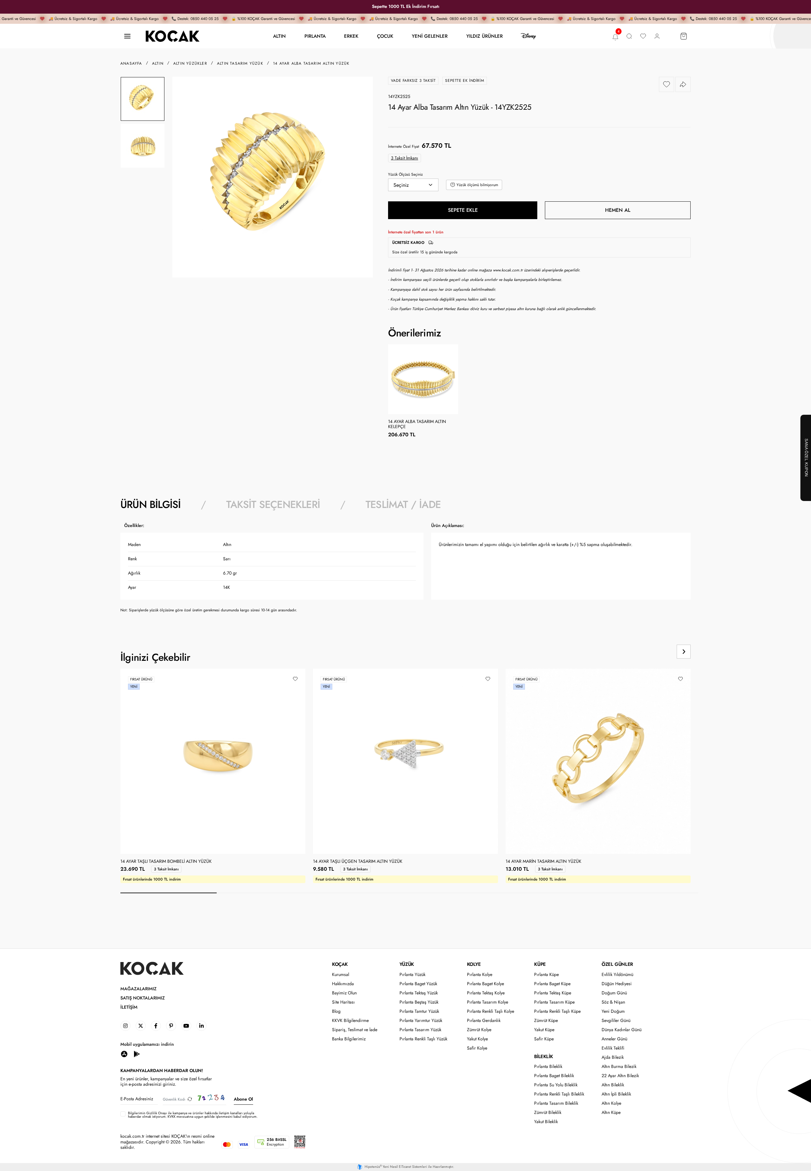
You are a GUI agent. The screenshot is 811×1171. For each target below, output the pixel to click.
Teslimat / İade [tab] (403, 504)
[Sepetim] (684, 36)
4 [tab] (457, 893)
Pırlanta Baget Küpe (552, 984)
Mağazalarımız (138, 989)
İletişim (128, 1007)
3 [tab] (361, 893)
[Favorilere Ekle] (666, 84)
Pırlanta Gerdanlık (484, 1021)
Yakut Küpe (544, 1030)
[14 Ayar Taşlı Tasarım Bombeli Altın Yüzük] (212, 761)
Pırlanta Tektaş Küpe (552, 993)
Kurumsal (340, 975)
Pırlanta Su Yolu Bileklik (556, 1085)
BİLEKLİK (543, 1056)
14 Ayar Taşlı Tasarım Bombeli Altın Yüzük (166, 861)
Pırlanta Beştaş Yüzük (418, 1002)
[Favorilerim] (643, 36)
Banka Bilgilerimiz (349, 1039)
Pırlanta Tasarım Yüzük (420, 1030)
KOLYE (474, 964)
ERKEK (351, 36)
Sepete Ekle (463, 210)
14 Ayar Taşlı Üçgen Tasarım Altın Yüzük (357, 861)
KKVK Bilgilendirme (350, 1021)
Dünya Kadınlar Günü (622, 1030)
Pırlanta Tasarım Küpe (554, 1002)
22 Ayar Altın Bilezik (620, 1076)
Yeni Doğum (613, 1011)
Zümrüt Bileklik (547, 1112)
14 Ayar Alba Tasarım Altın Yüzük (311, 63)
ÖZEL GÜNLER (617, 964)
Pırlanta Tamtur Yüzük (419, 1011)
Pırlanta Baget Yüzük (418, 984)
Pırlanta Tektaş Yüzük (418, 993)
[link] (125, 1026)
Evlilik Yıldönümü (617, 975)
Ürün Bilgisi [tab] (150, 504)
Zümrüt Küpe (546, 1021)
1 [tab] (168, 893)
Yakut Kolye (477, 1039)
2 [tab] (265, 893)
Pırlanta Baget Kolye (485, 984)
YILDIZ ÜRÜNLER (484, 36)
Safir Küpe (544, 1039)
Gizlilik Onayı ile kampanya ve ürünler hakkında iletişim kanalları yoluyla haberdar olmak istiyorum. (191, 1114)
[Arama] (629, 36)
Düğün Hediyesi (617, 984)
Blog (336, 1011)
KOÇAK (340, 964)
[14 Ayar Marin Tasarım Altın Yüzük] (598, 761)
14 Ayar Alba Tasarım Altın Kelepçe (417, 424)
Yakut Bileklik (546, 1122)
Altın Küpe (611, 1112)
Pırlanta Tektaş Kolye (486, 993)
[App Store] (124, 1054)
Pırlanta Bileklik (548, 1067)
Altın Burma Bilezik (619, 1067)
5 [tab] (554, 893)
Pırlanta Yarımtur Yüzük (420, 1021)
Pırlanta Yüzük (412, 975)
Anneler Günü (614, 1039)
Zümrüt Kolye (479, 1030)
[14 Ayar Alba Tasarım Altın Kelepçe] (423, 379)
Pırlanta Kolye (479, 975)
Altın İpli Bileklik (616, 1094)
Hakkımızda (343, 984)
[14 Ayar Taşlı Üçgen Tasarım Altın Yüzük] (405, 761)
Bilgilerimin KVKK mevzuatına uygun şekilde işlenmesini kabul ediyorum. (193, 1114)
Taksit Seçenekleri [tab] (273, 504)
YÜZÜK (406, 964)
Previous (660, 652)
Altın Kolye (611, 1103)
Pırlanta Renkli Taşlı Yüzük (423, 1039)
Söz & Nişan (613, 1002)
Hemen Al (617, 210)
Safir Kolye (477, 1048)
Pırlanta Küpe (546, 975)
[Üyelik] (657, 36)
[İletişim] (127, 36)
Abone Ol (243, 1099)
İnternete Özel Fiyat (403, 146)
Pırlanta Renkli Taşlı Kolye (490, 1011)
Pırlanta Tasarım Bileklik (556, 1103)
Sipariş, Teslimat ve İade (354, 1030)
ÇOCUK (385, 36)
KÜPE (540, 964)
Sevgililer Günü (616, 1021)
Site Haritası (343, 1002)
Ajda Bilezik (613, 1057)
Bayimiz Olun (344, 993)
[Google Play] (137, 1054)
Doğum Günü (614, 993)
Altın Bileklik (613, 1085)
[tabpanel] (405, 570)
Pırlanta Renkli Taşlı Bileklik (559, 1094)
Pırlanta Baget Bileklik (554, 1076)
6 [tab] (650, 893)
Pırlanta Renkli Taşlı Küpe (557, 1011)
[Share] (683, 84)
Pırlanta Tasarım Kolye (487, 1002)
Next (684, 652)
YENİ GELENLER (430, 36)
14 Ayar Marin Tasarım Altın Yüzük (543, 861)
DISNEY (528, 36)
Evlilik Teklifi (613, 1048)
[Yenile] (190, 1099)
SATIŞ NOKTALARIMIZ (142, 998)
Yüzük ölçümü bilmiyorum (477, 184)
